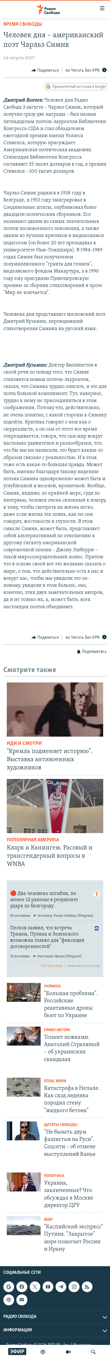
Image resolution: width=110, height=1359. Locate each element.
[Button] (45, 70)
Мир (48, 1220)
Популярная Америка (33, 840)
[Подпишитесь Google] (8, 1286)
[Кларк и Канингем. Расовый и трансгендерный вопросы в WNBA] (55, 806)
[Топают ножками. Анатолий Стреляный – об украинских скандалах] (24, 1036)
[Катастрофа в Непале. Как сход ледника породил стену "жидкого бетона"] (24, 1087)
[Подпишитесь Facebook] (21, 1286)
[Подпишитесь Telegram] (61, 1286)
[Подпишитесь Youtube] (48, 1286)
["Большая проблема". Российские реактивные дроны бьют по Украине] (24, 992)
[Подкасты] (8, 1299)
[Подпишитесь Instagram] (74, 1286)
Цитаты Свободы (60, 1125)
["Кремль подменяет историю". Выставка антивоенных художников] (55, 709)
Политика (54, 1176)
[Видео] (68, 1352)
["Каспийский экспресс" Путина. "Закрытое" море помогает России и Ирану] (24, 1225)
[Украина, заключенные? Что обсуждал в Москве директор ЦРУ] (24, 1182)
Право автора (57, 1030)
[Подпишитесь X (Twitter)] (35, 1286)
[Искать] (93, 1352)
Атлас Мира (55, 1081)
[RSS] (87, 1286)
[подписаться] (21, 1299)
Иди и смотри (24, 743)
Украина (52, 986)
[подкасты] (42, 1352)
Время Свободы (22, 24)
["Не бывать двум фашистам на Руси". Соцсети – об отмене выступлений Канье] (24, 1130)
